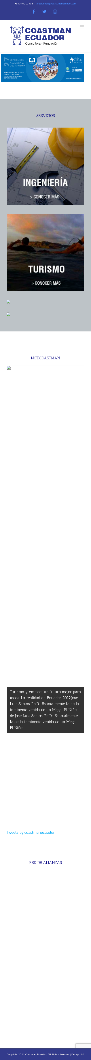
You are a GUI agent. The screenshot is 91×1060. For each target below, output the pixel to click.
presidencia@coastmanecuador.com (56, 3)
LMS (82, 1054)
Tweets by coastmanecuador (31, 832)
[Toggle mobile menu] (82, 26)
